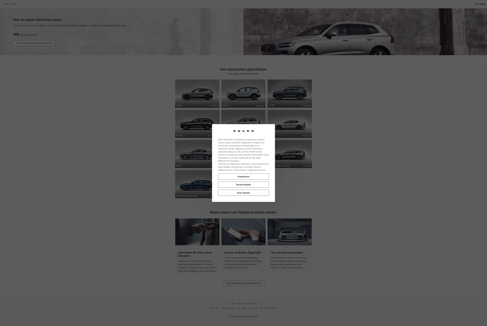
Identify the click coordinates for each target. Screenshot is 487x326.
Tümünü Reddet (243, 184)
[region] (243, 163)
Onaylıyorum (243, 176)
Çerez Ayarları (243, 192)
